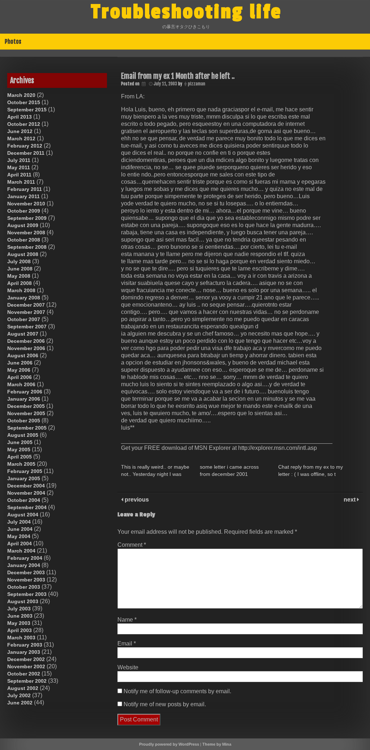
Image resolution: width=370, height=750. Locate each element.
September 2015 (27, 109)
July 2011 (18, 160)
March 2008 (21, 290)
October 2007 (23, 319)
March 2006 (21, 384)
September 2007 (27, 326)
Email (126, 643)
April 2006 (19, 377)
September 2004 (27, 507)
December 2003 (26, 572)
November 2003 (26, 580)
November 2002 (26, 666)
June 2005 (20, 442)
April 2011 (19, 175)
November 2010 (26, 203)
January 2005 (23, 478)
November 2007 (26, 312)
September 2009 (27, 218)
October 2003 (23, 587)
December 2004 (26, 486)
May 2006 (18, 370)
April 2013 (19, 117)
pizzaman (196, 83)
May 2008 (18, 276)
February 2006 (24, 392)
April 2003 (19, 630)
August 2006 (22, 355)
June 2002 (20, 703)
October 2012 (23, 124)
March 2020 (21, 95)
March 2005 (21, 464)
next (350, 500)
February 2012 (24, 146)
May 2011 (18, 167)
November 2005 (26, 413)
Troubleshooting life (186, 12)
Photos (13, 41)
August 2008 (22, 254)
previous (136, 500)
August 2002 (22, 688)
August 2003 (22, 601)
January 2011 (23, 196)
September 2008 (27, 247)
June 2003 (20, 616)
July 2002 (19, 695)
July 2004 (19, 522)
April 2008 (19, 283)
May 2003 (18, 623)
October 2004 (23, 500)
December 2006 (26, 341)
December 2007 (26, 305)
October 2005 (23, 420)
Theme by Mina (216, 744)
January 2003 (23, 652)
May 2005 (18, 449)
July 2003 (19, 608)
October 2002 (23, 674)
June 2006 (20, 363)
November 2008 (26, 232)
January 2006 (23, 399)
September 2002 (27, 681)
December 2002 (26, 659)
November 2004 (26, 493)
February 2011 (24, 189)
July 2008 (19, 261)
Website (127, 667)
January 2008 (23, 298)
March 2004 (21, 551)
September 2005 (27, 428)
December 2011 (25, 153)
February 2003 (24, 645)
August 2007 (22, 334)
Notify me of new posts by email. (165, 704)
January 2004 (23, 565)
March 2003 (21, 637)
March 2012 (21, 138)
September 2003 (27, 594)
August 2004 (22, 514)
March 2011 (21, 182)
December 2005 (26, 406)
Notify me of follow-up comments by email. (177, 691)
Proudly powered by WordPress (169, 744)
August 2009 (22, 225)
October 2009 (23, 211)
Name (127, 620)
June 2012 (20, 131)
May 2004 (18, 536)
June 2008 (20, 269)
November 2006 (26, 348)
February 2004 (24, 558)
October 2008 (23, 240)
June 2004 (20, 529)
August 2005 (22, 435)
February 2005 (24, 471)
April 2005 (19, 457)
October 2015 (23, 102)
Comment (131, 545)
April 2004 (19, 543)
